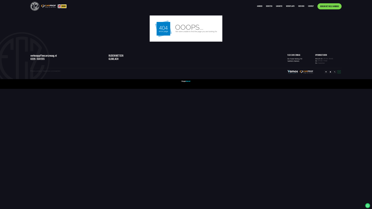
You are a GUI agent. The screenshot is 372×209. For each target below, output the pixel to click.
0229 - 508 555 (37, 59)
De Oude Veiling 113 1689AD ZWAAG (294, 60)
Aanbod (259, 6)
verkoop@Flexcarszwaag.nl (43, 56)
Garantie (279, 6)
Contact (311, 6)
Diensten (269, 6)
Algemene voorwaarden (51, 71)
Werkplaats (290, 6)
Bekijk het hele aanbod (329, 6)
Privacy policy (35, 71)
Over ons (301, 6)
